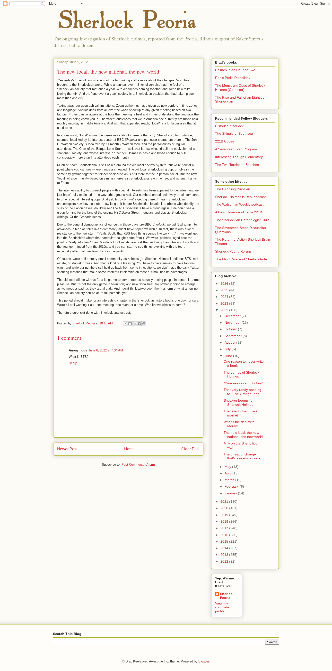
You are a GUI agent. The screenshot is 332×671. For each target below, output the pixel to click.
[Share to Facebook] (139, 323)
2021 (224, 501)
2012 (224, 561)
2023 (224, 303)
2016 (224, 535)
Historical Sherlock (229, 126)
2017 (224, 528)
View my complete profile (222, 607)
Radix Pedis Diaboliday (232, 78)
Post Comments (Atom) (138, 464)
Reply (73, 363)
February (232, 486)
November (233, 322)
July (228, 349)
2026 (224, 283)
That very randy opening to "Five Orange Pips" (242, 392)
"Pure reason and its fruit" (243, 383)
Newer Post (67, 449)
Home (129, 449)
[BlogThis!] (130, 323)
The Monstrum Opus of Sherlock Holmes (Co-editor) (240, 88)
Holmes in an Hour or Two (235, 70)
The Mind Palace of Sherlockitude (241, 259)
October (231, 329)
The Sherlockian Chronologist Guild (242, 220)
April (228, 473)
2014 (224, 548)
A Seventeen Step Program (236, 149)
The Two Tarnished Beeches (237, 165)
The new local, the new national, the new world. (244, 435)
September (234, 336)
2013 (224, 555)
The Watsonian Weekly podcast (239, 204)
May (228, 467)
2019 (224, 515)
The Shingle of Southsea (234, 133)
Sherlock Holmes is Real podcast (240, 197)
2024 (224, 297)
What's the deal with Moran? (239, 424)
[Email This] (125, 323)
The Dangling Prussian (232, 189)
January (231, 493)
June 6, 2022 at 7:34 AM (105, 350)
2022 (224, 310)
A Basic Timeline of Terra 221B (238, 212)
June (229, 356)
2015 (224, 541)
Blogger (203, 661)
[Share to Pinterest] (143, 323)
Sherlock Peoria (227, 596)
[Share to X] (134, 323)
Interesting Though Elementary (239, 157)
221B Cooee (224, 141)
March (230, 480)
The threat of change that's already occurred (243, 456)
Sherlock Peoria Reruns (233, 251)
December (233, 316)
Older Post (190, 449)
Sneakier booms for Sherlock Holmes (239, 402)
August (230, 342)
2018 (224, 521)
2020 (224, 508)
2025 (224, 290)
